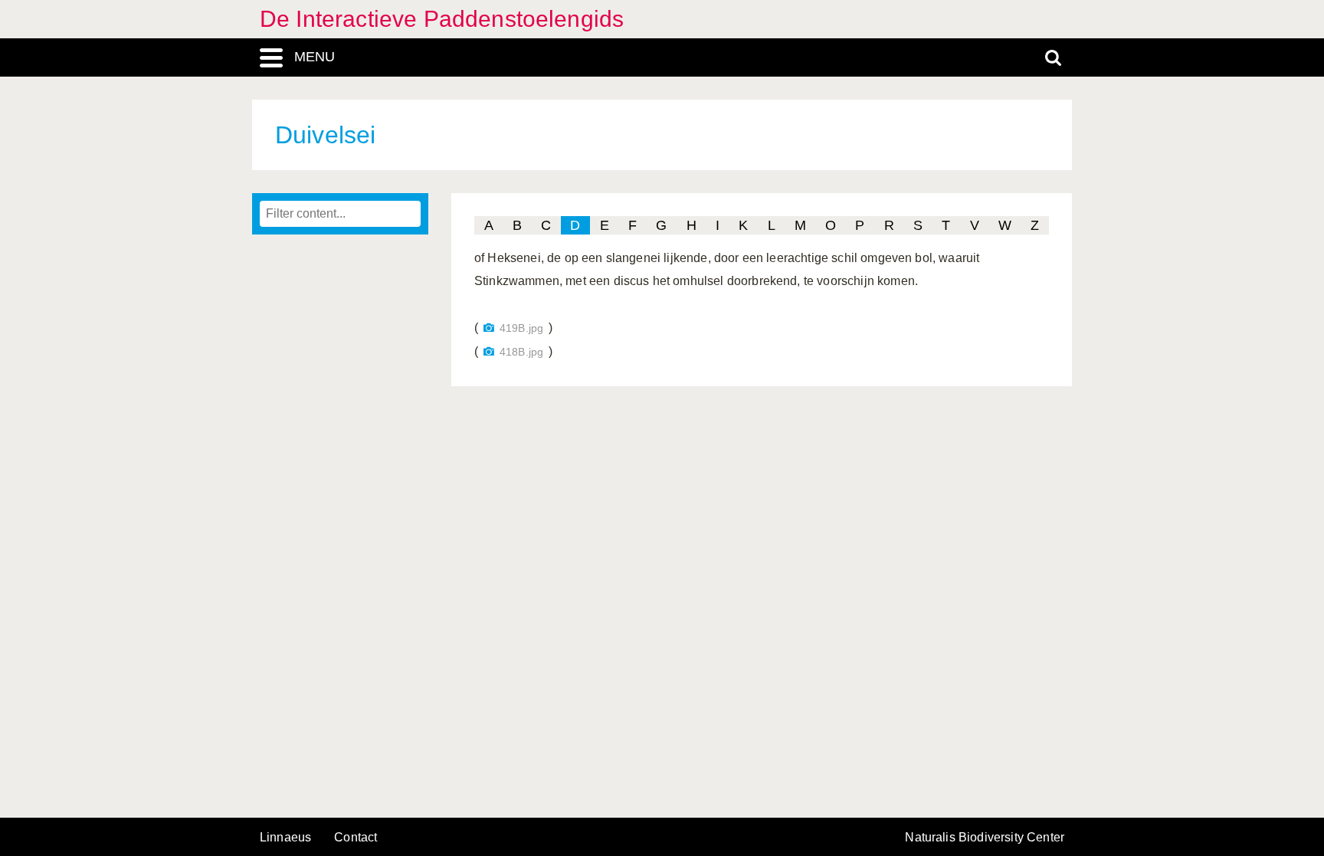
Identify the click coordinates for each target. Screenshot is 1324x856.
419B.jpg (521, 328)
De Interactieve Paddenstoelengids (442, 18)
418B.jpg (521, 352)
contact (355, 837)
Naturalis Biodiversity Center (984, 837)
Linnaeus (285, 837)
